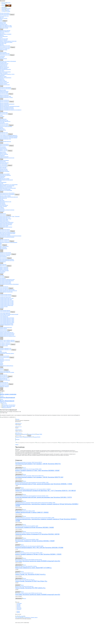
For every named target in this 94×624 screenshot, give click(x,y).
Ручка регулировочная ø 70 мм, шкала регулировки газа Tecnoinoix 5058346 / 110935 (43, 484)
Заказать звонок (34, 617)
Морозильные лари (4, 112)
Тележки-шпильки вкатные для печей (7, 333)
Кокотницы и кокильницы (5, 359)
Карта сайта (19, 608)
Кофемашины (2, 176)
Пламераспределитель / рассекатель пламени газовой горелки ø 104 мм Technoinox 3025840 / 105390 (46, 505)
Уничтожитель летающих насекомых (7, 209)
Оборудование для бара (4, 377)
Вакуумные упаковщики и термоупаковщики (8, 242)
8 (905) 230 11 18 (18, 432)
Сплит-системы (3, 129)
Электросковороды (3, 39)
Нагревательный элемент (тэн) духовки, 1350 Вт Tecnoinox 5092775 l (38, 464)
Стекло (1, 362)
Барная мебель (3, 151)
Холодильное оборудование (5, 87)
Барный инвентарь (3, 374)
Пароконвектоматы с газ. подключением (8, 188)
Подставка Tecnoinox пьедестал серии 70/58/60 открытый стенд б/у (37, 594)
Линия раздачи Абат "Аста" (5, 217)
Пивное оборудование (4, 160)
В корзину (17, 487)
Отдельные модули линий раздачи (6, 222)
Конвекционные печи (4, 63)
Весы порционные (3, 248)
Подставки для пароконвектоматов (7, 280)
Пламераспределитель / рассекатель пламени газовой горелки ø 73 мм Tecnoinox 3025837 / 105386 (46, 520)
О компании (19, 603)
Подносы (1, 368)
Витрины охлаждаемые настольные (7, 108)
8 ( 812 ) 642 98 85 (18, 617)
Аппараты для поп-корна (5, 84)
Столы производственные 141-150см (7, 320)
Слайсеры (2, 207)
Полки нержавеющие (4, 286)
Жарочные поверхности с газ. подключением (8, 184)
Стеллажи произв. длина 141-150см (6, 304)
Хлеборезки (2, 75)
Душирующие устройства (5, 255)
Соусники (2, 358)
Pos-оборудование (3, 164)
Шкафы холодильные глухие (5, 96)
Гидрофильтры (3, 261)
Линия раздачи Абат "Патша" (5, 218)
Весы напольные (3, 247)
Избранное (9, 407)
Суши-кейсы (2, 122)
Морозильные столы (4, 120)
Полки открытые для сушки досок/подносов (8, 290)
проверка (2, 272)
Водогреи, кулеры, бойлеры (5, 195)
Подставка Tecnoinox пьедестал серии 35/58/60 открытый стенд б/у (37, 561)
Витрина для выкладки (4, 102)
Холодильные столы (4, 132)
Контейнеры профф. (4, 345)
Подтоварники (3, 278)
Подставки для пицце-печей (5, 281)
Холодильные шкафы (4, 92)
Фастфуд (3, 5)
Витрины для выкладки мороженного (7, 104)
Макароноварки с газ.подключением (7, 185)
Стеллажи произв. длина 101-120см (6, 300)
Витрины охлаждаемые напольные (6, 107)
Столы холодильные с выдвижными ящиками (8, 136)
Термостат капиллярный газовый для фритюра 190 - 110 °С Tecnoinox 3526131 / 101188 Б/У (45, 490)
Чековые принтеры (3, 169)
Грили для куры (3, 22)
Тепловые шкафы (3, 62)
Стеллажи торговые (4, 306)
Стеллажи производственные (5, 294)
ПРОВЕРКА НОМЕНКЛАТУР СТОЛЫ (6, 324)
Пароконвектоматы (4, 36)
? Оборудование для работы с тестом (7, 74)
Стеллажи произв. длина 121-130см (6, 301)
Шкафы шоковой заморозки (5, 141)
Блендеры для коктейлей (4, 174)
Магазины (4, 2)
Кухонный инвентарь (4, 382)
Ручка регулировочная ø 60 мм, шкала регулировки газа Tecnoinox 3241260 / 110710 (43, 497)
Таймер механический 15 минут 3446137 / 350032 (32, 512)
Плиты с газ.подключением (5, 189)
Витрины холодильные (4, 100)
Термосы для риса (3, 58)
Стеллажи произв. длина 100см (6, 299)
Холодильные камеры (4, 123)
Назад (1, 29)
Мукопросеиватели (3, 68)
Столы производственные (5, 310)
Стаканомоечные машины (5, 234)
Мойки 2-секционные (4, 269)
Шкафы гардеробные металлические (7, 157)
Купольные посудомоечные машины (7, 237)
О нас (6, 403)
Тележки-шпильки (3, 328)
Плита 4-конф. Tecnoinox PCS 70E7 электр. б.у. (30, 588)
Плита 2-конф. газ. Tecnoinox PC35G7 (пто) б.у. (30, 574)
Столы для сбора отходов (5, 315)
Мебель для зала (3, 153)
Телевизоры (2, 155)
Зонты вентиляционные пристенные (7, 260)
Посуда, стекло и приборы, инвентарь (7, 340)
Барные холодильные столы (5, 138)
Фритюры (2, 44)
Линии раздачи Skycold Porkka (6, 224)
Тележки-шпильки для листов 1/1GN (7, 334)
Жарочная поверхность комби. (6, 26)
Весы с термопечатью (4, 246)
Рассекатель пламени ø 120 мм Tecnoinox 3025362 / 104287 (35, 541)
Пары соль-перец (3, 352)
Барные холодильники (4, 95)
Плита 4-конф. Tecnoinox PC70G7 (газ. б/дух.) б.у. (31, 581)
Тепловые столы (3, 43)
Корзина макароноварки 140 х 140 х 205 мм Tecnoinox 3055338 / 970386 (39, 547)
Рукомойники (2, 271)
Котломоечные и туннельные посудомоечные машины (10, 235)
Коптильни (2, 32)
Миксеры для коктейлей (4, 178)
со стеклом (2, 116)
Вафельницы (2, 80)
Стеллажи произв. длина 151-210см (6, 298)
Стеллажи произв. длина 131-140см (6, 303)
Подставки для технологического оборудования (9, 284)
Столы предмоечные (4, 316)
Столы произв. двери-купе (5, 313)
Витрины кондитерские (4, 105)
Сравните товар (11, 406)
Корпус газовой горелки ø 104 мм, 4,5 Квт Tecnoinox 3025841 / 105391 (38, 554)
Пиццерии (4, 8)
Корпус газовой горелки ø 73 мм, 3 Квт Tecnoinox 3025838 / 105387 (37, 470)
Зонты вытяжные (3, 256)
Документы (19, 609)
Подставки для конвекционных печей (7, 279)
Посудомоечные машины (5, 229)
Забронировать (19, 467)
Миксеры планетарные (4, 67)
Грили (1, 19)
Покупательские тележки (5, 331)
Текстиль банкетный (4, 154)
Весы (1, 243)
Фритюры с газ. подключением (6, 190)
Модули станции (3, 76)
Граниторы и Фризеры (4, 162)
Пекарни (3, 9)
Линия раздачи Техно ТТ (4, 221)
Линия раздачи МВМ (4, 219)
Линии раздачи (3, 213)
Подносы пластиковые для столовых (7, 372)
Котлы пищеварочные (4, 15)
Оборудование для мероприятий (6, 179)
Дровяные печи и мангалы (5, 30)
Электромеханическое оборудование (7, 193)
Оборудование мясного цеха (5, 201)
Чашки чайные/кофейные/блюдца (6, 365)
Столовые (4, 11)
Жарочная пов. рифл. (4, 27)
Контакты (19, 606)
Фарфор (1, 364)
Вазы (1, 351)
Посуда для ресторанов (4, 356)
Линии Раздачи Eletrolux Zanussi (6, 223)
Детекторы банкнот (4, 166)
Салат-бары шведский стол (5, 121)
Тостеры (1, 183)
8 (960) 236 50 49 (18, 429)
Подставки (2, 275)
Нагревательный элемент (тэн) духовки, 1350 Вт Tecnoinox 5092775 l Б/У (39, 477)
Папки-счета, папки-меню (5, 380)
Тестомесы (2, 70)
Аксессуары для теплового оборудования (8, 61)
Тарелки (1, 363)
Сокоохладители (3, 148)
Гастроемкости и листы (4, 385)
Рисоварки (2, 57)
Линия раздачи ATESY (4, 225)
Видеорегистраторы (4, 170)
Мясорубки (2, 200)
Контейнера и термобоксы (5, 342)
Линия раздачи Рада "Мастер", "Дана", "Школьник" (10, 216)
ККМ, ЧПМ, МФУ (3, 167)
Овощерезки (2, 202)
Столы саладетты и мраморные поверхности (8, 135)
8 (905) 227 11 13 (18, 426)
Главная (16, 444)
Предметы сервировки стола (5, 348)
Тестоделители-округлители (5, 69)
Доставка (18, 604)
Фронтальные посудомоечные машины (7, 232)
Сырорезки (2, 208)
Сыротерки (2, 211)
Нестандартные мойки (4, 270)
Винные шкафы (3, 90)
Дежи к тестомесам (3, 73)
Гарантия (18, 605)
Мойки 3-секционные (4, 267)
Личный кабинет (12, 405)
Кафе (3, 7)
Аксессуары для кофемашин (5, 175)
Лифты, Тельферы (3, 206)
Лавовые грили (3, 23)
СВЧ (1, 181)
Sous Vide (2, 17)
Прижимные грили (3, 24)
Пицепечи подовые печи (5, 48)
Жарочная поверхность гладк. (6, 25)
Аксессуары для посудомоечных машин (7, 233)
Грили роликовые (3, 81)
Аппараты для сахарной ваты (5, 77)
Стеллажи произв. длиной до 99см (6, 305)
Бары (3, 3)
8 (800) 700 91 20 (3, 402)
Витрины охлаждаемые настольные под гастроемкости (10, 109)
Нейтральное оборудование (5, 252)
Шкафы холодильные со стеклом (6, 97)
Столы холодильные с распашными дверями (8, 137)
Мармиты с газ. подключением (6, 186)
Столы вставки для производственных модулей (9, 314)
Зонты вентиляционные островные (7, 259)
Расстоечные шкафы (4, 38)
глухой (1, 115)
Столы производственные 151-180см (7, 321)
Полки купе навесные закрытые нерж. (7, 289)
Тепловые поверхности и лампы (6, 42)
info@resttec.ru (28, 617)
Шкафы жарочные (3, 65)
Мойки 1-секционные (4, 268)
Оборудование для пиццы (5, 45)
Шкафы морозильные (4, 91)
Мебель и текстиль (3, 149)
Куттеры (1, 199)
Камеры (1, 127)
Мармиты (2, 35)
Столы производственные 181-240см (7, 322)
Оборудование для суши (4, 53)
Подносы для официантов (5, 371)
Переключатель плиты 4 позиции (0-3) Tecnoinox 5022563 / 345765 (37, 534)
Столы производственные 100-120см (7, 317)
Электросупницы (3, 52)
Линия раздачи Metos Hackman (6, 227)
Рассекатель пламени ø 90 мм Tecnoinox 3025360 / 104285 (34, 527)
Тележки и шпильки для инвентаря (6, 332)
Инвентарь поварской (4, 386)
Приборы (2, 361)
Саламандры (2, 56)
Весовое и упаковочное (4, 239)
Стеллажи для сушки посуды (5, 297)
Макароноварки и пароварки (5, 34)
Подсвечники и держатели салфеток (7, 353)
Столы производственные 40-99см (6, 323)
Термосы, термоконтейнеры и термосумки (8, 41)
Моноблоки (2, 128)
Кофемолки (2, 177)
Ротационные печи (3, 64)
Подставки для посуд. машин (5, 283)
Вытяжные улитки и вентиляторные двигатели (9, 197)
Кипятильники (3, 161)
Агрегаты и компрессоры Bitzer (6, 126)
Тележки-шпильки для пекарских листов (7, 336)
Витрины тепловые (3, 18)
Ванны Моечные (3, 264)
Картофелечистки (3, 198)
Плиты (1, 37)
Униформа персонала (4, 156)
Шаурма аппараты (3, 83)
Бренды (18, 612)
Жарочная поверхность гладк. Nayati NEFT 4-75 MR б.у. (33, 568)
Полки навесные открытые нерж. (6, 291)
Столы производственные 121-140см (7, 319)
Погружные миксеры (4, 205)
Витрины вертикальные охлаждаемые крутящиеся (9, 106)
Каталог (18, 611)
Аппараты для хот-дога (4, 82)
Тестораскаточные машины (5, 71)
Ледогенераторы (3, 119)
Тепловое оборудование (4, 13)
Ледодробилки (3, 146)
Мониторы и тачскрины (4, 171)
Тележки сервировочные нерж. (6, 327)
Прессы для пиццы (3, 49)
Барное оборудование (4, 144)
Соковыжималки (3, 182)
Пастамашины (3, 204)
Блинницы (2, 78)
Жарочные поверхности (4, 31)
